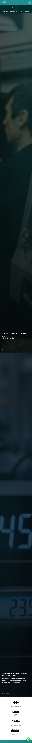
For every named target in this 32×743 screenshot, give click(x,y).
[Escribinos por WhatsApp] (28, 739)
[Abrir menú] (29, 2)
